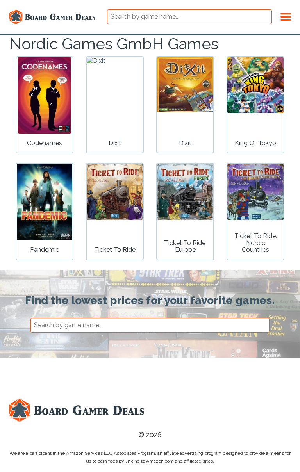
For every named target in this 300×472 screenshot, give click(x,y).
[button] (286, 15)
